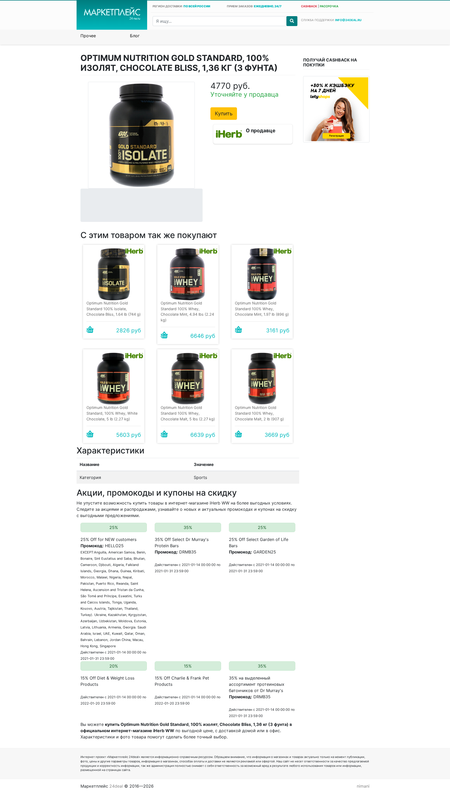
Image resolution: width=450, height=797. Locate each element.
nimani (363, 786)
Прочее (88, 35)
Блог (135, 35)
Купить (224, 113)
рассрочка (329, 6)
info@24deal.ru (348, 20)
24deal (116, 786)
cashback (309, 6)
